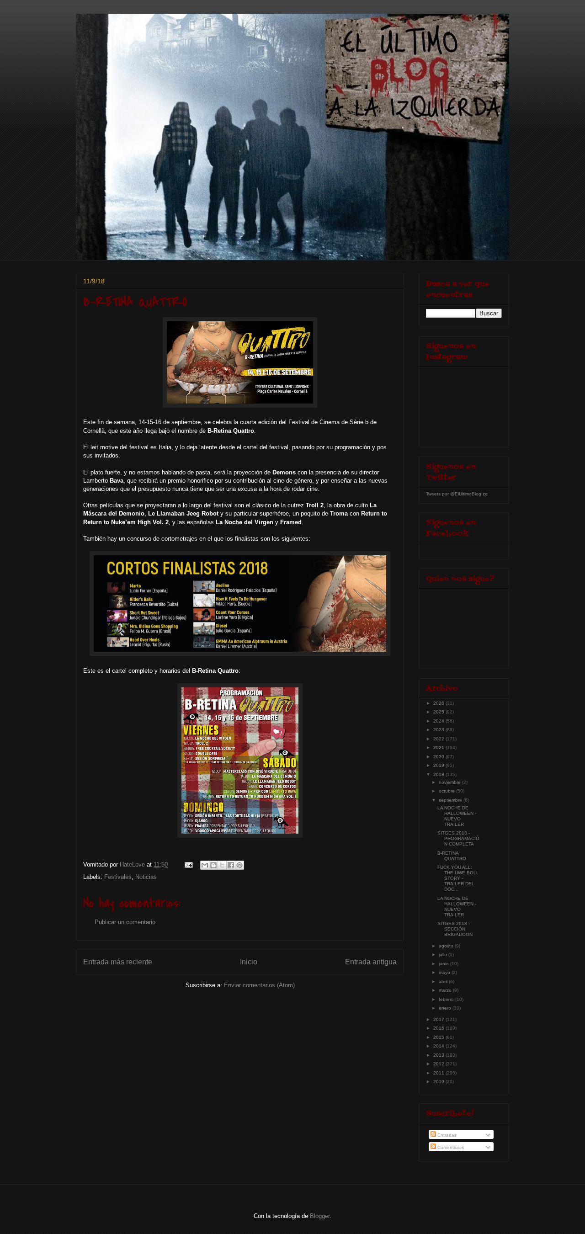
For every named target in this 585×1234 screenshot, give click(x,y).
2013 (439, 1055)
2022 (439, 738)
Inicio (248, 962)
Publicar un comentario (125, 922)
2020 (439, 756)
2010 (439, 1081)
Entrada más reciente (117, 962)
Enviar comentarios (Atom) (259, 985)
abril (444, 981)
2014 (439, 1045)
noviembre (450, 782)
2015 (439, 1037)
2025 (439, 711)
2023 (439, 729)
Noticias (146, 876)
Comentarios (450, 1147)
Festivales (118, 876)
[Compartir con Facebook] (230, 865)
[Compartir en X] (222, 865)
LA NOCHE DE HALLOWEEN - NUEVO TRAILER (456, 816)
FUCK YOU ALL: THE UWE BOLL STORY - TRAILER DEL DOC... (458, 878)
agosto (447, 945)
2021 (439, 747)
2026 (439, 703)
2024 (439, 720)
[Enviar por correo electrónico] (204, 865)
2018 (439, 774)
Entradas (446, 1135)
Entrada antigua (371, 962)
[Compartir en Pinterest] (239, 865)
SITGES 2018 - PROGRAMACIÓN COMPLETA (458, 838)
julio (443, 954)
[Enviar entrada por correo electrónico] (188, 864)
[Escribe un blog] (213, 865)
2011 (439, 1072)
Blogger (320, 1216)
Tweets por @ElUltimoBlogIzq (457, 493)
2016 (439, 1028)
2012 (439, 1063)
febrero (447, 999)
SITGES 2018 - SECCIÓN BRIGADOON (455, 929)
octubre (447, 790)
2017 (439, 1019)
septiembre (451, 800)
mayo (445, 972)
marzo (446, 990)
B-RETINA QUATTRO (451, 856)
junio (444, 963)
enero (445, 1008)
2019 (439, 765)
